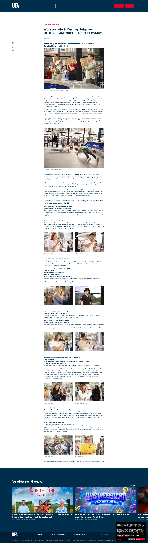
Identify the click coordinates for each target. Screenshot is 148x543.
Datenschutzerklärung (58, 534)
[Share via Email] (13, 50)
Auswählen (119, 539)
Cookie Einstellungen (80, 534)
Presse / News (62, 6)
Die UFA (29, 6)
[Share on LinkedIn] (13, 47)
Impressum (39, 534)
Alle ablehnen (131, 539)
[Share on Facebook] (13, 43)
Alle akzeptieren (140, 539)
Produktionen (41, 6)
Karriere (51, 6)
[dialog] (131, 531)
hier (102, 461)
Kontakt (72, 6)
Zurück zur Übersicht (51, 24)
